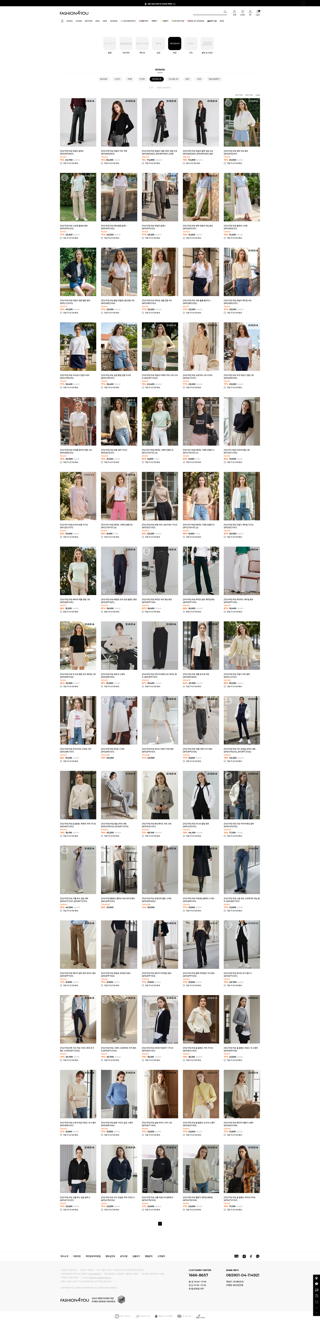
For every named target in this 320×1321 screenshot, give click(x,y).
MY (250, 15)
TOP (151, 88)
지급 (161, 3)
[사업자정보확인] (94, 1274)
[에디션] (142, 43)
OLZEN (79, 21)
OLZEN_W (173, 79)
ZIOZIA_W (156, 79)
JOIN (234, 15)
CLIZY (117, 79)
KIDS (98, 21)
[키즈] (191, 43)
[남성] (158, 43)
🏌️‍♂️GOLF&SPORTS (128, 21)
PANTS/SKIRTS (164, 88)
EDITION (88, 21)
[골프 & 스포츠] (207, 43)
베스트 (222, 21)
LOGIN (242, 15)
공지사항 (124, 1256)
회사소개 (64, 1256)
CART (258, 13)
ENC (187, 79)
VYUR (142, 79)
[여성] (174, 43)
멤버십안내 (110, 1256)
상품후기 (136, 1256)
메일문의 (148, 1256)
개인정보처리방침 (93, 1256)
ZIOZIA (69, 21)
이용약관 (77, 1256)
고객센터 (161, 1256)
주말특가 (154, 21)
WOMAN (113, 21)
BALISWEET (214, 79)
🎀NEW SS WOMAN (195, 21)
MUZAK (103, 79)
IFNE (130, 79)
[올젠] (109, 43)
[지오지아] (125, 43)
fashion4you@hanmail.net (99, 1278)
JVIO (199, 79)
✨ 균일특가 (164, 21)
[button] (303, 6)
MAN (105, 21)
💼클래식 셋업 (212, 21)
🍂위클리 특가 (143, 21)
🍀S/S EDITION (178, 21)
